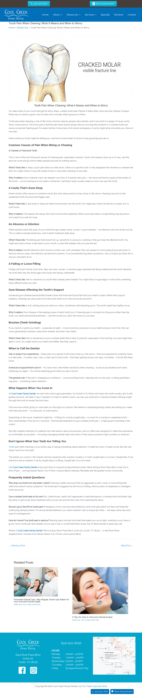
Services (89, 14)
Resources (72, 14)
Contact (132, 14)
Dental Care (18, 604)
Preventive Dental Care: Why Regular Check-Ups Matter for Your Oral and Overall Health (41, 600)
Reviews (118, 14)
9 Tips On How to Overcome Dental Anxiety (92, 617)
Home (45, 14)
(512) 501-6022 (71, 643)
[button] (61, 14)
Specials (105, 14)
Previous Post (17, 545)
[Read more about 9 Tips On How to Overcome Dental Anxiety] (100, 590)
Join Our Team (85, 686)
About (56, 14)
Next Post (127, 545)
